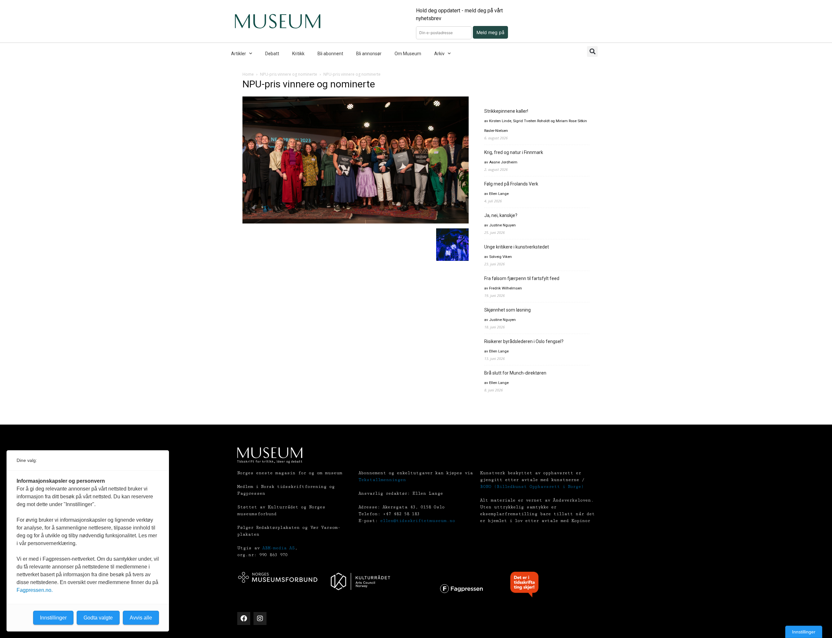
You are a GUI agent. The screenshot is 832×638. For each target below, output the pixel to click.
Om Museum (408, 53)
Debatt (272, 53)
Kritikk (298, 53)
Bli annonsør (369, 53)
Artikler (238, 53)
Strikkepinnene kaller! (506, 111)
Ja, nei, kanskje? (500, 215)
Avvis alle (141, 617)
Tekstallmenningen (382, 479)
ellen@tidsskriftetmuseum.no (417, 520)
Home (248, 74)
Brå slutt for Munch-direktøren (515, 373)
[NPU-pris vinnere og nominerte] (355, 221)
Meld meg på (490, 32)
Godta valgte (98, 617)
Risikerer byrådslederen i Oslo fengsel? (524, 341)
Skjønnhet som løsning (507, 310)
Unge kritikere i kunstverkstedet (516, 246)
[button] (592, 51)
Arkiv (439, 53)
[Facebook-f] (243, 618)
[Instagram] (260, 618)
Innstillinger (803, 631)
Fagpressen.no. (35, 590)
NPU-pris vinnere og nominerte (288, 74)
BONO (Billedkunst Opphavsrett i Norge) (532, 486)
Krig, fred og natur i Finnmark (513, 152)
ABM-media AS (278, 548)
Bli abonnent (330, 53)
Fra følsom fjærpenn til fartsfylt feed (521, 278)
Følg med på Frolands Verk (511, 183)
